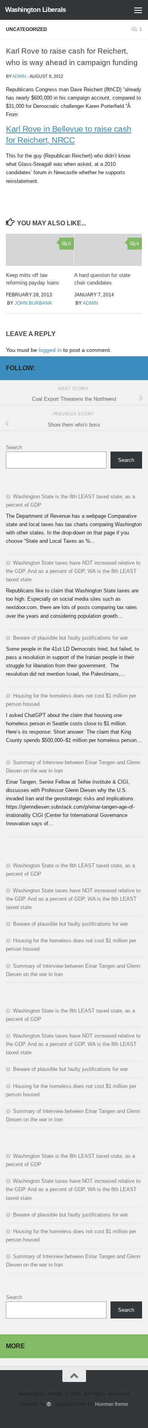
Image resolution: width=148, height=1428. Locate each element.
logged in (50, 350)
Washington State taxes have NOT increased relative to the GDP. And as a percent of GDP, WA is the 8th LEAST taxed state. (73, 571)
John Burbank (33, 303)
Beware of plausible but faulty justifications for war (70, 638)
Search (14, 447)
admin (19, 76)
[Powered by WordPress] (49, 1404)
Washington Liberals (35, 9)
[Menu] (138, 10)
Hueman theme (111, 1404)
